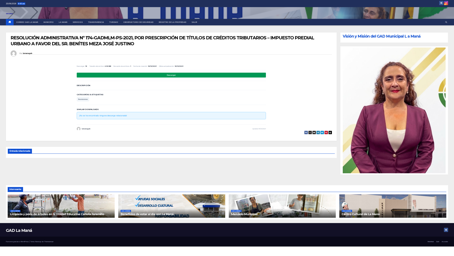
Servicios (78, 22)
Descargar (171, 75)
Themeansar (49, 241)
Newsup (38, 241)
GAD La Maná (9, 13)
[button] (446, 22)
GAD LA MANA (15, 211)
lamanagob (27, 53)
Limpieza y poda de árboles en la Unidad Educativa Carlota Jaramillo (57, 214)
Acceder (445, 241)
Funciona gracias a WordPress (17, 241)
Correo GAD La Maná (27, 22)
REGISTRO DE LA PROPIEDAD (172, 22)
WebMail (431, 241)
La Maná (63, 22)
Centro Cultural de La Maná (361, 214)
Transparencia (96, 22)
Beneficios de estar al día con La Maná (147, 214)
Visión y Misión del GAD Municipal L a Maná (382, 36)
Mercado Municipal (244, 214)
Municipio (49, 22)
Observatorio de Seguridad (138, 22)
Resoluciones (83, 99)
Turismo (113, 22)
